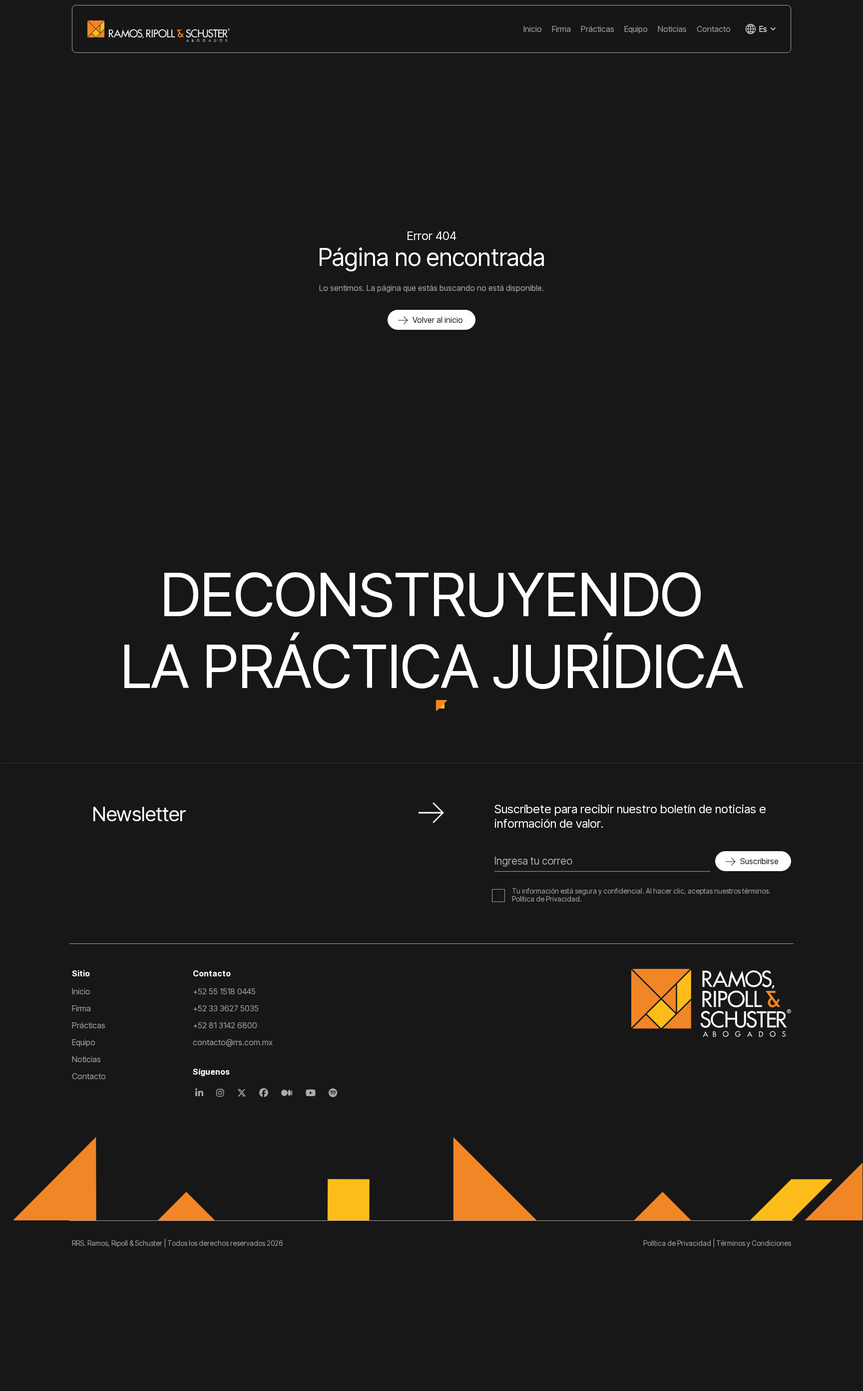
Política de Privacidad (546, 899)
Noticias (672, 29)
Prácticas (597, 29)
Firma (561, 29)
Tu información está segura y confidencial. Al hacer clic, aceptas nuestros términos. (641, 891)
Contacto (714, 29)
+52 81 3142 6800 (225, 1025)
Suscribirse (759, 861)
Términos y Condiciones (753, 1243)
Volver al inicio (438, 320)
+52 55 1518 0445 (224, 991)
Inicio (532, 29)
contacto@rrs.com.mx (233, 1042)
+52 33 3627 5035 (226, 1008)
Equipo (636, 29)
